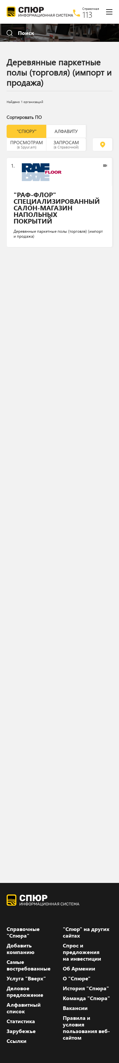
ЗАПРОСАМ (66, 144)
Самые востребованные (29, 965)
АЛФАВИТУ (66, 131)
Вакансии (75, 1008)
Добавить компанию (20, 948)
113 (87, 14)
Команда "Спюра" (86, 998)
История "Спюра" (86, 988)
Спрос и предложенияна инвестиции (82, 952)
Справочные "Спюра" (23, 932)
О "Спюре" (77, 978)
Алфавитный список (24, 1008)
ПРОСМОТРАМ (26, 144)
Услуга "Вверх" (26, 978)
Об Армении (79, 968)
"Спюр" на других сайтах (86, 932)
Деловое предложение (25, 991)
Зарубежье (21, 1031)
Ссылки (16, 1041)
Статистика (21, 1021)
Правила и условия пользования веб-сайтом (86, 1028)
